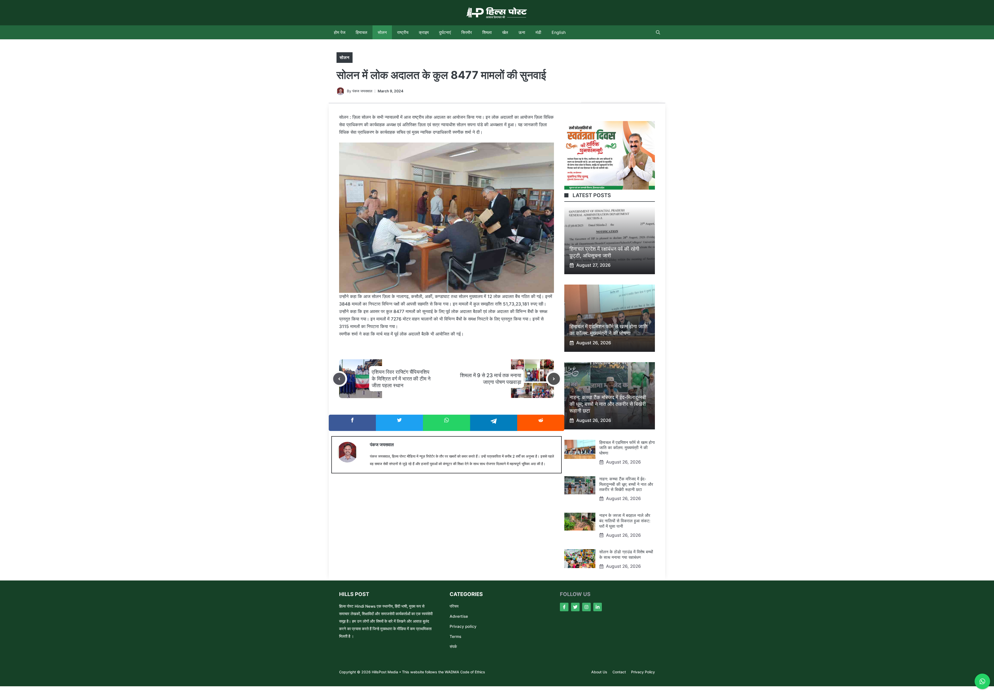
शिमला (487, 32)
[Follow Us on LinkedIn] (597, 607)
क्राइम (424, 32)
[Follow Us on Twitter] (575, 607)
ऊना (521, 32)
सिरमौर (466, 32)
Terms (455, 636)
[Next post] (554, 379)
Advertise (459, 616)
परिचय (454, 606)
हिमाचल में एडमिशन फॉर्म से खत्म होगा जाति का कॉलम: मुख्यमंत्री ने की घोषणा (627, 448)
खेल (505, 32)
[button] (658, 32)
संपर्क (453, 646)
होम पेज (339, 32)
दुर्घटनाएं (445, 32)
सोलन (382, 32)
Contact (619, 672)
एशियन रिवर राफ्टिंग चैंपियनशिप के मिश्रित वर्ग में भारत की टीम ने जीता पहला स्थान (401, 379)
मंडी (538, 32)
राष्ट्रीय (402, 32)
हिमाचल (361, 32)
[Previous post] (339, 379)
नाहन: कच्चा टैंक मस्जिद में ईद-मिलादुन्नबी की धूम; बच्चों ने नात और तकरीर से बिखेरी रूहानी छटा (607, 404)
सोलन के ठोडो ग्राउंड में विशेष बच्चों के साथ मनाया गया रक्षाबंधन (626, 554)
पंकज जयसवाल (362, 91)
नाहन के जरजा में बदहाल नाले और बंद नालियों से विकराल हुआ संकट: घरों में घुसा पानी (624, 521)
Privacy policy (463, 626)
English (559, 32)
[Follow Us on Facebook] (564, 607)
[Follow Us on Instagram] (586, 607)
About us (599, 672)
